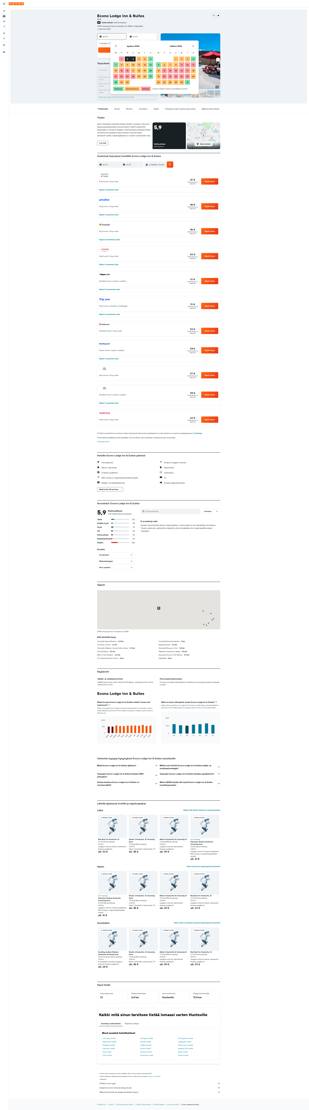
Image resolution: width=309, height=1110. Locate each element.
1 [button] (121, 59)
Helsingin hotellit (109, 1045)
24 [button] (133, 76)
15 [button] (122, 70)
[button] (4, 3)
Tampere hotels (146, 1052)
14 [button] (116, 70)
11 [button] (139, 65)
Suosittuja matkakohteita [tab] (111, 1023)
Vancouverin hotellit (185, 1045)
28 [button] (116, 82)
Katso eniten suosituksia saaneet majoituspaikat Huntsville (197, 923)
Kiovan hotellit (145, 1048)
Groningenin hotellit (185, 1038)
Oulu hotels (107, 1052)
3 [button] (133, 59)
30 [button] (127, 82)
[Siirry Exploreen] (4, 33)
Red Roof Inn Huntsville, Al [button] (108, 839)
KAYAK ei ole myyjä (108, 1083)
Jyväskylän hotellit (184, 1042)
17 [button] (133, 70)
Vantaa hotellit (145, 1042)
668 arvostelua (120, 22)
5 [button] (144, 59)
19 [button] (145, 70)
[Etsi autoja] (4, 21)
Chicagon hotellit (146, 1038)
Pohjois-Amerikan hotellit (124, 1104)
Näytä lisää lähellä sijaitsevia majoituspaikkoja (201, 810)
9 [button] (127, 65)
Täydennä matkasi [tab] (132, 1023)
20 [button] (150, 70)
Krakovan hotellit (109, 1048)
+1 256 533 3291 (104, 29)
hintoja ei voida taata (153, 1076)
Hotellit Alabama (159, 1104)
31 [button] (187, 82)
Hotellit (111, 1104)
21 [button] (116, 76)
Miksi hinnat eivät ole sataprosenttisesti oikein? (119, 1092)
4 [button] (139, 59)
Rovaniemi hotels (146, 1055)
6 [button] (150, 59)
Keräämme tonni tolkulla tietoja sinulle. (116, 1088)
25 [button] (139, 76)
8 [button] (121, 65)
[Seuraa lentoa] (4, 38)
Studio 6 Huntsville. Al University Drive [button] (142, 840)
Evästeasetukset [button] (103, 441)
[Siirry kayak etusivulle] (16, 3)
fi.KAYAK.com (101, 1104)
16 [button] (127, 70)
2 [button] (127, 59)
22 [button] (121, 76)
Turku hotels (107, 1055)
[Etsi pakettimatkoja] (4, 26)
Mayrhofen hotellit (109, 1042)
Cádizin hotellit (145, 1045)
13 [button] (150, 65)
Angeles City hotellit (185, 1048)
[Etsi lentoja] (4, 11)
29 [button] (121, 82)
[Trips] (4, 45)
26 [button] (145, 76)
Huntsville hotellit (173, 1104)
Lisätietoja (198, 433)
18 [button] (139, 70)
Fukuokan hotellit (109, 1038)
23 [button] (127, 76)
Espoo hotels (183, 1052)
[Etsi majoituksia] (4, 16)
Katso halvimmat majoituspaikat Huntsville (203, 866)
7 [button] (115, 65)
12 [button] (145, 65)
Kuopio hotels (183, 1055)
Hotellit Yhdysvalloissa (143, 1104)
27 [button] (151, 76)
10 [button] (133, 65)
